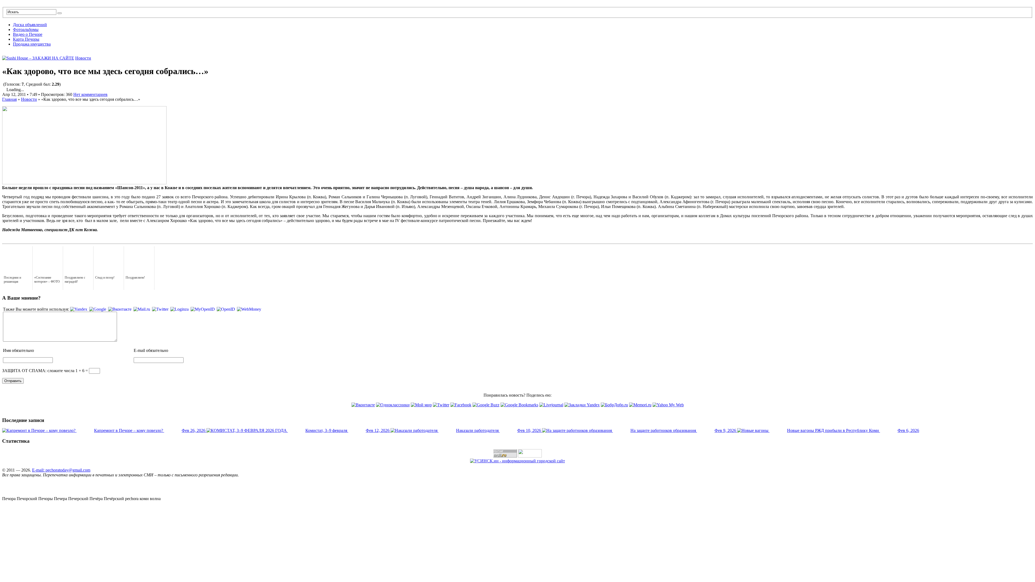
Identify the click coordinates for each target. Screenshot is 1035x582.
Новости (83, 58)
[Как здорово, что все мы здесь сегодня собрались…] (84, 183)
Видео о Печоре (27, 34)
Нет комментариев (90, 94)
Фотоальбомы (26, 29)
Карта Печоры (26, 39)
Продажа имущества (32, 44)
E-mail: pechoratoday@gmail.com (61, 470)
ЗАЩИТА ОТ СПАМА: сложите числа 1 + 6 (43, 370)
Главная (9, 99)
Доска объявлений (30, 24)
